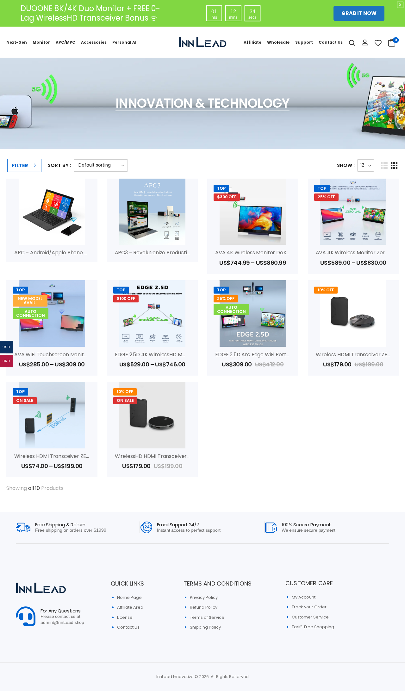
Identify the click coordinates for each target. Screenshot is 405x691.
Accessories (94, 42)
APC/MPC (65, 42)
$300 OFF (226, 197)
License (125, 617)
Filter (20, 165)
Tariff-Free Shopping (313, 627)
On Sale (24, 400)
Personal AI (124, 42)
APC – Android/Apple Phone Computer (62, 252)
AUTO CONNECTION (30, 313)
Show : (346, 165)
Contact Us (331, 42)
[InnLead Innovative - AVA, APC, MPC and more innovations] (202, 42)
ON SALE (125, 400)
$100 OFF (126, 298)
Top (221, 188)
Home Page (129, 597)
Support (304, 42)
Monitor (41, 42)
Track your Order (309, 607)
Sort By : (59, 165)
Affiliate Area (130, 607)
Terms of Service (207, 617)
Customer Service (310, 617)
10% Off (326, 290)
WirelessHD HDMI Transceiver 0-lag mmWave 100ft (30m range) (194, 456)
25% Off (225, 298)
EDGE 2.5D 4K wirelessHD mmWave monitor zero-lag (180, 354)
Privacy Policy (204, 597)
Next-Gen (16, 42)
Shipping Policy (205, 627)
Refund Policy (203, 607)
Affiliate (252, 42)
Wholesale (278, 42)
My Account (303, 597)
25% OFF (326, 197)
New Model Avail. (30, 300)
